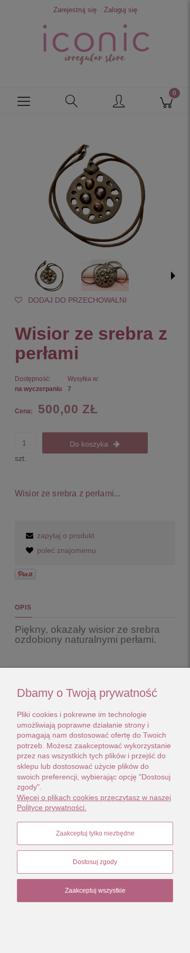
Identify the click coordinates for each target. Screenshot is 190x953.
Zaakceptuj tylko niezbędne (95, 833)
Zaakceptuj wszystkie (95, 890)
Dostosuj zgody (95, 862)
